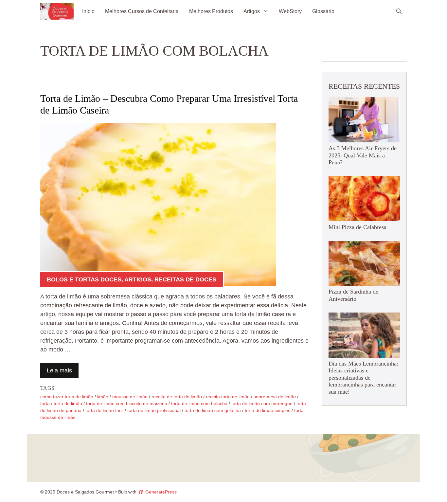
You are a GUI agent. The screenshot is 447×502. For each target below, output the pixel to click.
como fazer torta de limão (66, 396)
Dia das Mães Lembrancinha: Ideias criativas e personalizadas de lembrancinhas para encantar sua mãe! (363, 377)
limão (102, 396)
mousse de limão (130, 396)
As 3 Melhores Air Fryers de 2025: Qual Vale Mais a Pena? (363, 155)
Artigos (251, 11)
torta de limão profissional (154, 410)
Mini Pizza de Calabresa (357, 227)
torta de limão (68, 403)
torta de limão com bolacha (199, 403)
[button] (399, 11)
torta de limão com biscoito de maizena (126, 403)
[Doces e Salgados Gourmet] (57, 11)
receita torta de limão (228, 396)
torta (45, 403)
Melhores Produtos (211, 11)
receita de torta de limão (177, 396)
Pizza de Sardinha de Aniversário (353, 295)
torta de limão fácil (104, 410)
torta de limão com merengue (262, 403)
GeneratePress (161, 491)
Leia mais (59, 370)
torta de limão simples (267, 410)
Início (88, 11)
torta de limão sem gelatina (213, 410)
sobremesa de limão (275, 396)
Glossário (323, 11)
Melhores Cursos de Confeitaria (142, 11)
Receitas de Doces (185, 279)
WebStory (290, 11)
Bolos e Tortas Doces (84, 279)
